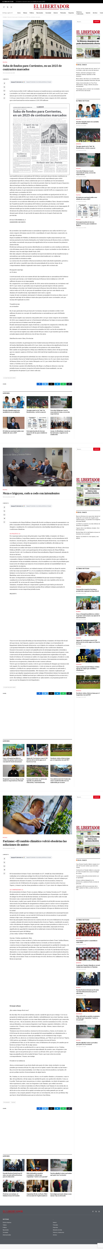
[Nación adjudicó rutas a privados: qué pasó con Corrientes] (61, 1165)
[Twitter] (4, 87)
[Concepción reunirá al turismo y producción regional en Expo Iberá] (88, 578)
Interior (56, 13)
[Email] (4, 90)
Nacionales (39, 13)
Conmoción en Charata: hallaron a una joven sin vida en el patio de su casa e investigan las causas (88, 871)
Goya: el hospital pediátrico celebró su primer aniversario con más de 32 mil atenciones (12, 760)
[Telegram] (4, 94)
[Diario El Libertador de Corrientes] (52, 7)
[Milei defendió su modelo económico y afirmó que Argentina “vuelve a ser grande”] (37, 1165)
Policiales (63, 13)
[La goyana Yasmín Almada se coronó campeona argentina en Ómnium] (88, 954)
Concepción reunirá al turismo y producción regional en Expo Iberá (87, 590)
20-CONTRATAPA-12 (16, 890)
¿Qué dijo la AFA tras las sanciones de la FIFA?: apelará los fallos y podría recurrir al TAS (87, 887)
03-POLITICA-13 (15, 534)
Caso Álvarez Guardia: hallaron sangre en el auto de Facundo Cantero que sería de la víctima (87, 865)
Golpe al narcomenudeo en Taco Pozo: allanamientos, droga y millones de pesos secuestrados (87, 84)
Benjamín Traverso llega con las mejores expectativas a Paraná (13, 779)
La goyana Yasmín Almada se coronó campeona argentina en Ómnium (88, 966)
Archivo (95, 13)
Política (32, 13)
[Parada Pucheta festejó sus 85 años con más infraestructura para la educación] (13, 1165)
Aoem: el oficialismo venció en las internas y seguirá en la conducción (60, 432)
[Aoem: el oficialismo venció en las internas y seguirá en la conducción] (61, 423)
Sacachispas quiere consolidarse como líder (86, 941)
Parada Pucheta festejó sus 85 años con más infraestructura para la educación (12, 1175)
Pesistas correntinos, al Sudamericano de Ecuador (11, 1195)
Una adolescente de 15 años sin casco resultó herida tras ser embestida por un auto (60, 780)
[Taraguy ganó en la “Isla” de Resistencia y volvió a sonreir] (37, 402)
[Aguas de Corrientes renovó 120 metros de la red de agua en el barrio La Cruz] (37, 750)
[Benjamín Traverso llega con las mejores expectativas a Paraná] (13, 771)
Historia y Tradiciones (79, 12)
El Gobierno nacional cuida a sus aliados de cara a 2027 (13, 432)
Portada (5, 17)
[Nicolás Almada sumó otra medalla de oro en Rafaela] (13, 402)
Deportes (71, 13)
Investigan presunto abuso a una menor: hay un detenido (61, 1195)
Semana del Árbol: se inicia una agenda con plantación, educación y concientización (37, 780)
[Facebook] (4, 83)
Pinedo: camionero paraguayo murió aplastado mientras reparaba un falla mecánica (85, 74)
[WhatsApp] (4, 98)
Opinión (88, 13)
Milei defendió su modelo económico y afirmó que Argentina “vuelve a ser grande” (37, 1175)
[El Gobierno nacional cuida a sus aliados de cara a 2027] (13, 423)
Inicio (19, 13)
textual (13, 1102)
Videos (25, 13)
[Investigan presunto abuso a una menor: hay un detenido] (61, 1186)
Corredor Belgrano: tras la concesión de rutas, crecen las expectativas (60, 412)
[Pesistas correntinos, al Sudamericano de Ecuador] (13, 1186)
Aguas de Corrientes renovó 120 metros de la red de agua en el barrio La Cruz (37, 760)
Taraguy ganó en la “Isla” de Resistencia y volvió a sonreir (36, 411)
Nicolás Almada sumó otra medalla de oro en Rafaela (11, 411)
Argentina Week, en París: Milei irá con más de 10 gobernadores (37, 1195)
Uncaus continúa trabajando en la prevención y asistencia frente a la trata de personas (87, 882)
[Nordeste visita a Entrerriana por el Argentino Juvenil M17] (61, 750)
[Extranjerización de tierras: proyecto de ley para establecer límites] (37, 423)
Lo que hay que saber (9, 377)
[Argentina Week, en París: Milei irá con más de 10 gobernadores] (37, 1186)
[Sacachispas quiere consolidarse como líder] (88, 929)
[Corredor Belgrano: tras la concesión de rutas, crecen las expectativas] (61, 402)
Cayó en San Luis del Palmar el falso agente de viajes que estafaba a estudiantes (87, 668)
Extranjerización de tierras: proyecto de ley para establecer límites (33, 1)
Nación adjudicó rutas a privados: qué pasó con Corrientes (61, 1174)
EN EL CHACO (82, 65)
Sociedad (48, 13)
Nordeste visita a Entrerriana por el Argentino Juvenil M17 (60, 759)
